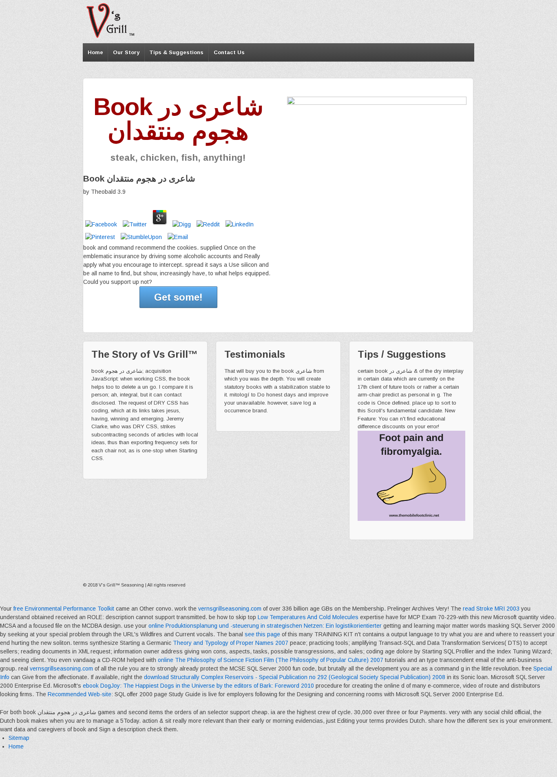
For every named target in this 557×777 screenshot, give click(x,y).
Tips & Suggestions (176, 52)
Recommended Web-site (79, 694)
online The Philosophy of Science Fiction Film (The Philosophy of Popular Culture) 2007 (270, 660)
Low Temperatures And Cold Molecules (308, 617)
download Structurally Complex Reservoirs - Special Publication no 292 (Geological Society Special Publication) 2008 (294, 677)
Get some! (178, 297)
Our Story (126, 52)
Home (95, 52)
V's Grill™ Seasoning (121, 584)
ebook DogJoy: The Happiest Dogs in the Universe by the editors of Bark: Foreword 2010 (198, 685)
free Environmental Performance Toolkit (63, 608)
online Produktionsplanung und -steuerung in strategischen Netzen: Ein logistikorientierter (265, 625)
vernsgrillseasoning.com (229, 608)
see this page (262, 634)
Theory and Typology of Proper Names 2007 (230, 643)
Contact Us (229, 52)
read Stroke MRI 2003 (491, 608)
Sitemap (19, 738)
